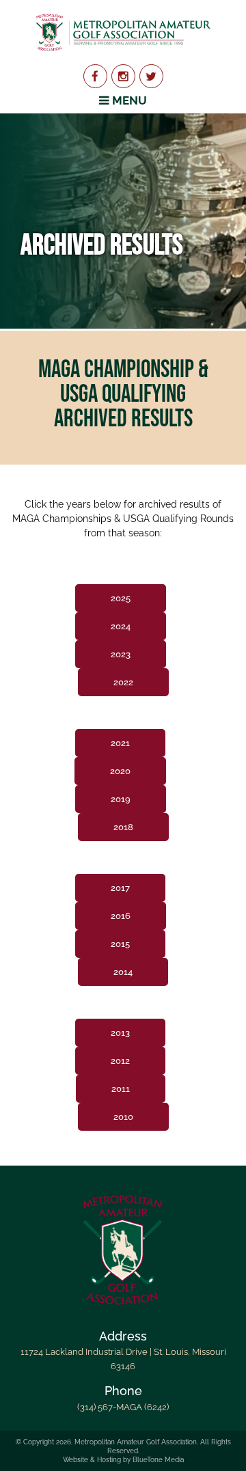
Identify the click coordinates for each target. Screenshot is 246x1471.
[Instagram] (123, 76)
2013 (120, 1033)
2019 (121, 799)
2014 (123, 972)
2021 (120, 743)
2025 (121, 598)
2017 (120, 888)
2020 (120, 771)
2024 (121, 626)
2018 (123, 827)
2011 (120, 1089)
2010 (123, 1117)
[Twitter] (151, 76)
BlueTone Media (158, 1459)
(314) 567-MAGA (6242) (123, 1407)
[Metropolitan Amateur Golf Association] (123, 32)
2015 (120, 944)
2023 (121, 654)
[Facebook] (95, 76)
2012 (120, 1061)
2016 (121, 916)
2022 (123, 682)
